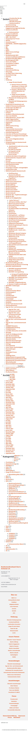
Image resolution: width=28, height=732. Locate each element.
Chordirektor (9, 462)
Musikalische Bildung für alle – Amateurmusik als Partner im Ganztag (17, 263)
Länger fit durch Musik (12, 472)
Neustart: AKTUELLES (15, 270)
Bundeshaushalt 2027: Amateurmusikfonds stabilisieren (15, 56)
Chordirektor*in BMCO (12, 63)
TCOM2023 (12, 538)
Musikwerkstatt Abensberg (16, 240)
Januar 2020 (9, 446)
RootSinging (12, 516)
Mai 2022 (8, 405)
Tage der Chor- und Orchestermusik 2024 (15, 313)
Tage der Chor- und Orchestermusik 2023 (15, 310)
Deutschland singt (11, 75)
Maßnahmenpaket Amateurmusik (15, 171)
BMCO (7, 50)
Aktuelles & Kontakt (15, 21)
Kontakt (8, 161)
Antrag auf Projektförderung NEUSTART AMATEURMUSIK (19, 275)
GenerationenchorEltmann (16, 491)
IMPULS (8, 124)
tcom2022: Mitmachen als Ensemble (16, 331)
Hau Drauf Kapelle (14, 221)
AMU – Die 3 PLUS (11, 37)
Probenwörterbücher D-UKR (14, 300)
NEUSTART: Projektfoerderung (17, 282)
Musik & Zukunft (10, 193)
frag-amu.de (9, 111)
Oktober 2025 (9, 387)
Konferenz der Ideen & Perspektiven (16, 156)
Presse (7, 529)
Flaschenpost (12, 213)
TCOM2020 (12, 537)
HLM (7, 467)
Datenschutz (9, 68)
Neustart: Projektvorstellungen (18, 284)
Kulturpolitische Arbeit (12, 164)
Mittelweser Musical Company (17, 233)
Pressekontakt (10, 295)
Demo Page (9, 71)
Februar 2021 (9, 428)
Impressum (9, 122)
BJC (7, 47)
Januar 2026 (9, 382)
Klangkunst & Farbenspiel (16, 228)
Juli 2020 (8, 437)
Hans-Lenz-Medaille (11, 116)
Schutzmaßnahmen (11, 305)
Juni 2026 (12, 376)
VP (6, 546)
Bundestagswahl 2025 (12, 60)
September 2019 (10, 453)
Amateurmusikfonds (12, 30)
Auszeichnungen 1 (11, 42)
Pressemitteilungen (11, 297)
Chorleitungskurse (11, 65)
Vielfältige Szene (10, 355)
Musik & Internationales (13, 191)
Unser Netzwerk (10, 345)
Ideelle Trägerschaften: (12, 119)
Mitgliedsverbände (11, 180)
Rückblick (8, 302)
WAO (7, 547)
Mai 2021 (8, 423)
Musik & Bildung (10, 185)
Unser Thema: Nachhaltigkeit (14, 347)
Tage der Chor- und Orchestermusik (16, 307)
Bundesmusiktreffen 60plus (14, 58)
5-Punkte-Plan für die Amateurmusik (15, 19)
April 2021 (8, 425)
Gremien (8, 112)
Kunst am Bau (13, 154)
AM (15, 457)
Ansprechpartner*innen (13, 39)
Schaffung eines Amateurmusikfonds (15, 174)
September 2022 (10, 404)
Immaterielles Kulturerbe (13, 121)
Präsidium (9, 294)
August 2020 (9, 435)
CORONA (8, 67)
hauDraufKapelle (13, 498)
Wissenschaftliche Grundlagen (14, 364)
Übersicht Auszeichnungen (13, 337)
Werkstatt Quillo (13, 261)
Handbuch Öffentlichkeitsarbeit (15, 114)
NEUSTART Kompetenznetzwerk (18, 268)
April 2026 (12, 379)
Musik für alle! (10, 196)
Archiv (14, 633)
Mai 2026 (12, 377)
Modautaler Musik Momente (17, 235)
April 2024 (8, 397)
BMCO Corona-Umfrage (12, 52)
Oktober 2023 (9, 400)
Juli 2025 (8, 391)
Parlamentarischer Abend (13, 290)
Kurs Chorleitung (11, 166)
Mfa (7, 476)
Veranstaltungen (10, 349)
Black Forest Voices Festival (16, 203)
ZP (6, 551)
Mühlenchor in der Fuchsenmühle (14, 237)
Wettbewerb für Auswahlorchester (15, 360)
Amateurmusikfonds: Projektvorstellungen (12, 34)
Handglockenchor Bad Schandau (18, 218)
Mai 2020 (8, 440)
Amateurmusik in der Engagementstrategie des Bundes (15, 27)
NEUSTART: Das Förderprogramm (18, 277)
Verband (8, 350)
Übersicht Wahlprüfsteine (13, 342)
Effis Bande (12, 212)
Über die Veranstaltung (12, 336)
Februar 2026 (9, 381)
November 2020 (10, 432)
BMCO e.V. (9, 53)
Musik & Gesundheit (11, 190)
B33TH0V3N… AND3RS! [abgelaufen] (16, 44)
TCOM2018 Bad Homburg (13, 327)
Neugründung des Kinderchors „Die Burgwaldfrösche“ (17, 242)
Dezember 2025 (10, 384)
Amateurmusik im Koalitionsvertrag (13, 24)
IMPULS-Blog (9, 470)
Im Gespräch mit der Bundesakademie (14, 152)
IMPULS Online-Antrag (12, 126)
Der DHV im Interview (15, 149)
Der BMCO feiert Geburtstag (14, 73)
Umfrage (8, 344)
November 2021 (10, 414)
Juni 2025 (8, 392)
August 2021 (9, 419)
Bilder (7, 45)
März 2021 (8, 427)
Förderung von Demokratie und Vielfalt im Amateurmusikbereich (15, 105)
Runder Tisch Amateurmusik (14, 304)
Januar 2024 (9, 399)
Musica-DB (9, 479)
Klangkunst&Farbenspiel (16, 501)
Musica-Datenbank (11, 183)
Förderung (9, 80)
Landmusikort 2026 (11, 169)
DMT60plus (9, 465)
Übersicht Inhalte (11, 339)
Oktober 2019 (9, 451)
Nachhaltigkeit (14, 655)
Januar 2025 (9, 394)
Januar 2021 (9, 430)
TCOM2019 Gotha (11, 329)
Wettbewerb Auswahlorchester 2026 (16, 359)
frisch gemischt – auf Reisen (17, 215)
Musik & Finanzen (11, 188)
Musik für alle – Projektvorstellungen (16, 194)
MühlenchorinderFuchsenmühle (18, 506)
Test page (8, 332)
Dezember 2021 (10, 412)
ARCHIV (8, 40)
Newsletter (9, 289)
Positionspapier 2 (11, 292)
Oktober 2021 (9, 415)
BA (15, 460)
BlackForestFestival (14, 483)
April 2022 (8, 407)
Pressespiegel (9, 299)
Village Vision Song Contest (16, 259)
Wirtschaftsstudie (11, 362)
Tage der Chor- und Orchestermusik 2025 (15, 316)
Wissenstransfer (10, 549)
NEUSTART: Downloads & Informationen (16, 280)
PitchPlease (12, 246)
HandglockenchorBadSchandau (18, 493)
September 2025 (10, 389)
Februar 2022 (9, 409)
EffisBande (12, 488)
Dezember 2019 (10, 448)
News (7, 287)
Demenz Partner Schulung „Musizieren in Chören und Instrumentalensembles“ (19, 86)
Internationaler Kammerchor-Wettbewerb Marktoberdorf (14, 130)
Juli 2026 (12, 374)
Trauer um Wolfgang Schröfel (14, 334)
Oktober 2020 (9, 433)
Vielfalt (8, 354)
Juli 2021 (8, 420)
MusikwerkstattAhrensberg (16, 510)
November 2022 (10, 402)
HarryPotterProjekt (14, 496)
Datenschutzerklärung (12, 70)
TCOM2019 (12, 535)
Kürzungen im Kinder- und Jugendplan (17, 167)
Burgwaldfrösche (13, 487)
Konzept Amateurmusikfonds (14, 162)
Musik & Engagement (12, 186)
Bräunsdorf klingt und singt (17, 205)
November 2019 (10, 450)
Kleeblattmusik (13, 503)
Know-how (9, 140)
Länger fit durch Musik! (15, 82)
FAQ (7, 78)
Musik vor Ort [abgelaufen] (13, 198)
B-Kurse (16, 459)
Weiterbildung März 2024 (16, 474)
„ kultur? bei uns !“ (14, 200)
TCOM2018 (12, 533)
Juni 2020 (8, 438)
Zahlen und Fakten (11, 368)
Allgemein (17, 455)
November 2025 (10, 386)
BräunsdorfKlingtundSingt (16, 485)
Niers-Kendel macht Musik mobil (18, 245)
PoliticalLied (12, 514)
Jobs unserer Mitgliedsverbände (15, 139)
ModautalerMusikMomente (16, 505)
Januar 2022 (9, 410)
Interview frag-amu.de (12, 132)
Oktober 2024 (9, 396)
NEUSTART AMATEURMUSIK (13, 266)
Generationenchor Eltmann (16, 217)
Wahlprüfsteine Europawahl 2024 (15, 357)
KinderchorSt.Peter (14, 500)
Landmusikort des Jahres (14, 624)
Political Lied (12, 248)
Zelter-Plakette (10, 370)
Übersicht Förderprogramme (14, 620)
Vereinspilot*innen (11, 352)
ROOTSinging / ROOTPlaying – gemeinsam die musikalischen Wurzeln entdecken (17, 251)
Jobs (14, 613)
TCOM (7, 531)
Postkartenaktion (14, 32)
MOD (7, 478)
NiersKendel (12, 511)
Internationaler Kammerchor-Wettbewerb (14, 672)
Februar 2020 (9, 445)
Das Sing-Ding (13, 207)
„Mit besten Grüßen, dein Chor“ (18, 202)
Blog (7, 48)
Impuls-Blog (9, 127)
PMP (7, 528)
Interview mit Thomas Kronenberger (16, 134)
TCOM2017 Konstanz (11, 326)
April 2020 (8, 442)
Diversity (8, 76)
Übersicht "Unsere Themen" (14, 639)
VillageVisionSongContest (16, 519)
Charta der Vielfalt (11, 62)
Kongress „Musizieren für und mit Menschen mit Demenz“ (18, 91)
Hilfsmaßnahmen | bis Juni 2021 (15, 117)
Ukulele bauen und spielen (16, 258)
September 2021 (10, 417)
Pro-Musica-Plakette (11, 372)
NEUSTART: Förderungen (13, 285)
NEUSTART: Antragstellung (16, 272)
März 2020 (8, 443)
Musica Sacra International (13, 181)
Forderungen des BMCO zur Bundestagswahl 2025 (13, 108)
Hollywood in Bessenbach (16, 223)
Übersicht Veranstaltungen (13, 340)
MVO (7, 481)
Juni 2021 (8, 422)
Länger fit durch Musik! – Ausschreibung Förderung (18, 95)
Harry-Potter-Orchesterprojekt (17, 220)
